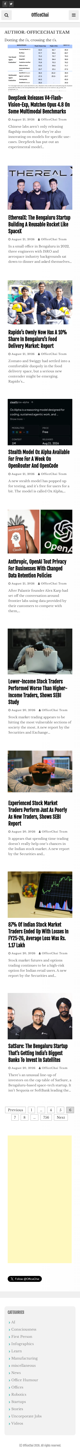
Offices (17, 1387)
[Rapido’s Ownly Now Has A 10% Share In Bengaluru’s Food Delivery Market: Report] (40, 324)
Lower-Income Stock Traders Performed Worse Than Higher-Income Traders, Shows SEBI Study (37, 691)
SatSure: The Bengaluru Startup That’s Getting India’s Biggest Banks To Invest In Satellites (38, 1053)
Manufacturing (24, 1358)
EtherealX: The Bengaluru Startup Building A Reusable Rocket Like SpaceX (39, 224)
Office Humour (24, 1380)
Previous (15, 1110)
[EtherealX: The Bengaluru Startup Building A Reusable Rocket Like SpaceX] (40, 209)
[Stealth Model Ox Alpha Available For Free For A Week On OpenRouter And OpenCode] (40, 444)
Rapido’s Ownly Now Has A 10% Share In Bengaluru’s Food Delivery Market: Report (37, 339)
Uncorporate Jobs (26, 1416)
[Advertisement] (40, 1199)
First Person (21, 1336)
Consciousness (23, 1329)
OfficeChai (40, 15)
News (16, 1373)
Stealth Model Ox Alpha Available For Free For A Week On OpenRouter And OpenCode (39, 459)
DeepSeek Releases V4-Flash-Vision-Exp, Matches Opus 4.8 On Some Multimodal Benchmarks (39, 105)
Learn (16, 1351)
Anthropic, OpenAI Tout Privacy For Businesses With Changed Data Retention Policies (37, 568)
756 (46, 1117)
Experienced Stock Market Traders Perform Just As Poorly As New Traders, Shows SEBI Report (37, 813)
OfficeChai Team (54, 119)
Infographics (22, 1344)
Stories (17, 1409)
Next (61, 1117)
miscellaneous (23, 1365)
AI (13, 1322)
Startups (18, 1402)
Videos (17, 1423)
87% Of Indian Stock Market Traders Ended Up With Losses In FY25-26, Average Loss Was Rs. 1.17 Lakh (38, 935)
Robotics (18, 1394)
